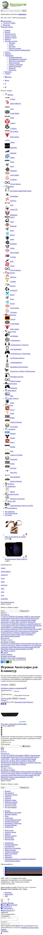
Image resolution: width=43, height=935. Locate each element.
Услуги (7, 52)
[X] (7, 662)
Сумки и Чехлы (13, 398)
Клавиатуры (12, 315)
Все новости (5, 615)
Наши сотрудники (15, 66)
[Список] (4, 704)
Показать (15, 698)
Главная (7, 30)
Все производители (7, 602)
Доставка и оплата (11, 41)
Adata (3, 582)
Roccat (17, 691)
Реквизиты (12, 70)
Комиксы (11, 484)
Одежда (10, 405)
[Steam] (5, 875)
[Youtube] (5, 871)
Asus (2, 595)
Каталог (7, 32)
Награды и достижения (17, 61)
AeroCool (4, 585)
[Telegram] (5, 662)
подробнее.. (5, 684)
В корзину (5, 931)
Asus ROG (4, 599)
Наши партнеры (14, 63)
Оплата (11, 45)
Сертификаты (12, 508)
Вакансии (12, 68)
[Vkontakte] (5, 867)
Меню (7, 80)
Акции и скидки (10, 36)
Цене (24, 702)
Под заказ (12, 46)
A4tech (3, 568)
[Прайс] (5, 704)
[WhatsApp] (10, 662)
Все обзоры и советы (8, 642)
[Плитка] (2, 704)
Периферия (11, 486)
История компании (15, 57)
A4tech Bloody (5, 571)
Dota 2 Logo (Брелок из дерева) (15, 537)
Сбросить (22, 698)
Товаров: (4, 700)
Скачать (7, 73)
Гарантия (8, 54)
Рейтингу (30, 702)
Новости (8, 39)
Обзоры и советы (11, 37)
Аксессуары (12, 331)
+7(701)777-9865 (9, 23)
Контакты (8, 72)
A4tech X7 (4, 575)
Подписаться (24, 611)
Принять (12, 684)
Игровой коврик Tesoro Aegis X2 (16, 559)
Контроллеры (12, 383)
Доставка (12, 43)
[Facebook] (5, 869)
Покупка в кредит (15, 48)
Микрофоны (12, 390)
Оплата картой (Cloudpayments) (19, 50)
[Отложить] (2, 750)
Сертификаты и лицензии (17, 59)
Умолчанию (18, 702)
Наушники (11, 273)
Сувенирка (11, 429)
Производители (10, 34)
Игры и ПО (12, 501)
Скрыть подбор (6, 698)
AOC (2, 592)
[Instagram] (5, 873)
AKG (2, 588)
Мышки (10, 95)
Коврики (11, 186)
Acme (3, 578)
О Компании (9, 55)
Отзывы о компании (16, 64)
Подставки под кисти (22, 695)
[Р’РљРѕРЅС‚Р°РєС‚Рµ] (2, 662)
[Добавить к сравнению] (2, 748)
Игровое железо (13, 494)
